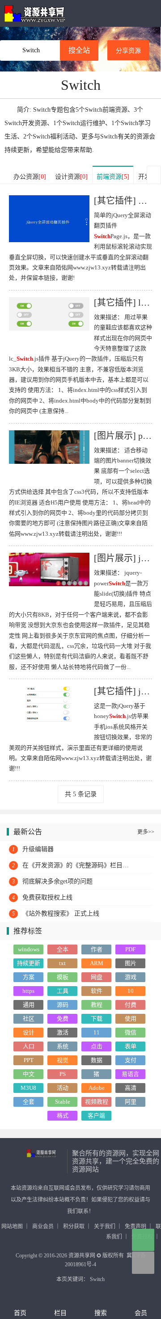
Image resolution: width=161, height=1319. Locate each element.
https (28, 990)
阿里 (130, 1101)
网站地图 (12, 1226)
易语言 (130, 1074)
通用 (28, 1004)
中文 (28, 1074)
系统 (62, 1046)
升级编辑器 (38, 849)
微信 (130, 1032)
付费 (130, 1004)
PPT (29, 1060)
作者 (96, 949)
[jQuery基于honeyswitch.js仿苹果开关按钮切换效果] (49, 704)
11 (96, 1032)
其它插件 (115, 201)
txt (62, 963)
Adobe (97, 1087)
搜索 (100, 1313)
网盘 (96, 977)
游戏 (130, 977)
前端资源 (113, 176)
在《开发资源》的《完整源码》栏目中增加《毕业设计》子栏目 (78, 865)
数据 (96, 1060)
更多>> (145, 832)
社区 (28, 1018)
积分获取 (74, 1226)
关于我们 (104, 1226)
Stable (62, 1101)
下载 (96, 1018)
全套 (28, 1101)
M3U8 (28, 1087)
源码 (62, 1004)
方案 (28, 977)
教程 (96, 1004)
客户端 (96, 1115)
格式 (62, 1115)
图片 (130, 963)
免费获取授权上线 (47, 897)
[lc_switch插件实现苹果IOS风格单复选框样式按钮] (49, 313)
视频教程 (96, 1101)
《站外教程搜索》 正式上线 (60, 913)
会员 (141, 1313)
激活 (62, 1032)
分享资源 (128, 50)
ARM (96, 963)
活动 (62, 1087)
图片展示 (115, 436)
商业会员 (43, 1226)
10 (130, 990)
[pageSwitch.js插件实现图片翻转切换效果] (49, 446)
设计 (28, 1032)
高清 (130, 1087)
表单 (130, 1046)
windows (28, 949)
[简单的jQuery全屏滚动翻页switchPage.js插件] (49, 220)
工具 (62, 990)
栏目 (60, 1313)
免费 (62, 1018)
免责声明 (135, 1226)
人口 (28, 1046)
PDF (130, 949)
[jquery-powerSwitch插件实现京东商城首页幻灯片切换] (49, 569)
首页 (20, 1313)
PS (62, 1074)
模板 (62, 977)
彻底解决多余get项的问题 (57, 881)
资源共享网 (34, 13)
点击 (96, 1046)
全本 (62, 949)
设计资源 (71, 176)
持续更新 (28, 963)
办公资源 (29, 176)
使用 (130, 1018)
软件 (96, 990)
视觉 (62, 1060)
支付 (130, 1060)
